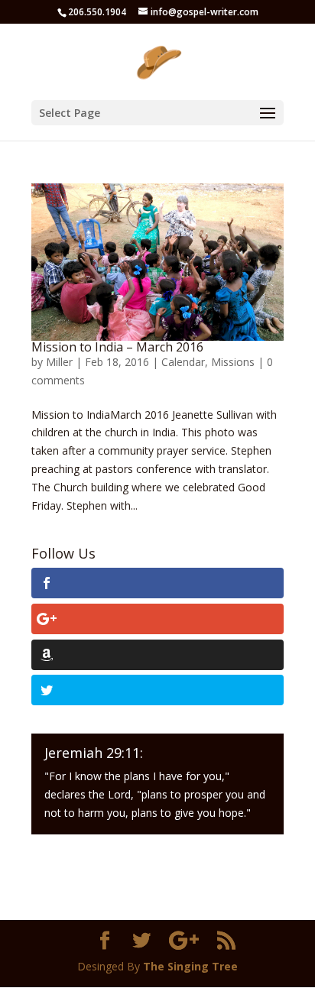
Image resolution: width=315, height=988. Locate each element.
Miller (59, 362)
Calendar (183, 362)
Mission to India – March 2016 (117, 347)
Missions (233, 362)
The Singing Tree (190, 966)
